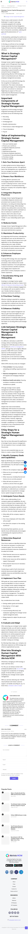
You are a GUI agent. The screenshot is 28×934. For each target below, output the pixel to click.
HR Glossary (14, 902)
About (14, 881)
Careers (14, 886)
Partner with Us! (14, 891)
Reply (25, 729)
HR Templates (14, 905)
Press (14, 884)
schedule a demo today (15, 685)
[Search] (26, 1)
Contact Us (14, 888)
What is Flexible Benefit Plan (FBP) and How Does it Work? (18, 793)
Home (2, 6)
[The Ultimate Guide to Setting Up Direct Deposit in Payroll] (5, 807)
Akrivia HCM (20, 669)
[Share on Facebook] (25, 462)
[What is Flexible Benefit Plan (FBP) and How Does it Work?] (5, 796)
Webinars (14, 900)
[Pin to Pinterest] (25, 469)
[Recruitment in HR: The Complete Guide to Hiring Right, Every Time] (5, 840)
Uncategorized (11, 6)
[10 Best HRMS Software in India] (5, 818)
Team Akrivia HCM (10, 13)
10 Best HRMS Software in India (18, 815)
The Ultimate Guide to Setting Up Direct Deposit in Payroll (18, 804)
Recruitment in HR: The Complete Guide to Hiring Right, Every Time (17, 838)
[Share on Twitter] (25, 465)
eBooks (14, 898)
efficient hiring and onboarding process (12, 285)
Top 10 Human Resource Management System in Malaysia (17, 827)
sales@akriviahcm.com (15, 920)
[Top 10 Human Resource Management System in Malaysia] (5, 829)
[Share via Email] (25, 472)
